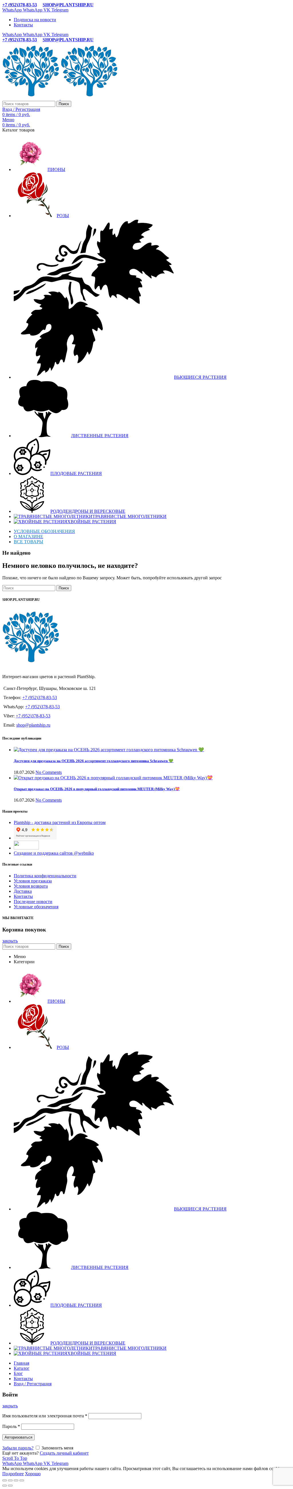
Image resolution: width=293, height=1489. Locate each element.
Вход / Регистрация (33, 1383)
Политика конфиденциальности (45, 875)
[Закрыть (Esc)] (4, 1480)
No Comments (48, 772)
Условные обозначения (36, 906)
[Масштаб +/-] (21, 1480)
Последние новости (33, 901)
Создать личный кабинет (64, 1453)
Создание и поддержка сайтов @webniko (54, 853)
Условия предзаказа (33, 880)
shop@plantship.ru (33, 725)
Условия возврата (31, 886)
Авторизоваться (18, 1437)
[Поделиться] (10, 1480)
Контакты (23, 896)
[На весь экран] (16, 1480)
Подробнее (13, 1473)
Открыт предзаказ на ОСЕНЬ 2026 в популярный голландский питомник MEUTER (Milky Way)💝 (97, 789)
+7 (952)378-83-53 (19, 4)
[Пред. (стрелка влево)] (4, 1485)
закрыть (10, 940)
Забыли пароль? (17, 1447)
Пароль (11, 1426)
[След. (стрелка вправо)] (10, 1485)
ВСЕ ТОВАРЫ (28, 541)
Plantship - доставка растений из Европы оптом (60, 822)
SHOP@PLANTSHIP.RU (68, 4)
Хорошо (33, 1473)
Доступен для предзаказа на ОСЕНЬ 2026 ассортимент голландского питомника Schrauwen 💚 (93, 761)
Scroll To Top (14, 1458)
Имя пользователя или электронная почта (44, 1415)
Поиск (64, 104)
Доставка (23, 891)
